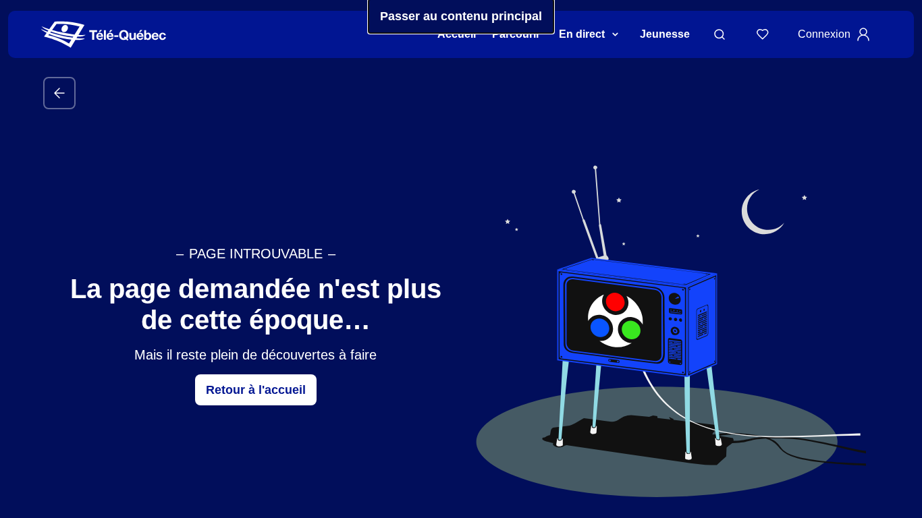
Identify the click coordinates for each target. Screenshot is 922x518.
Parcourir (516, 34)
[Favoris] (763, 34)
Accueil (456, 34)
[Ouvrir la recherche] (719, 34)
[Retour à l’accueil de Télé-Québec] (103, 35)
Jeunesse (665, 34)
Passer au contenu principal (461, 16)
